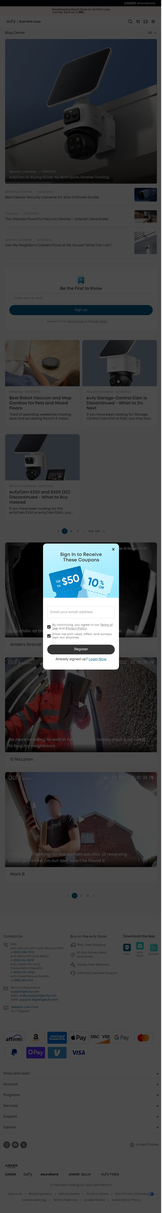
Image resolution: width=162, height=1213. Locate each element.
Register (81, 649)
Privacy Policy (76, 628)
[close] (113, 549)
